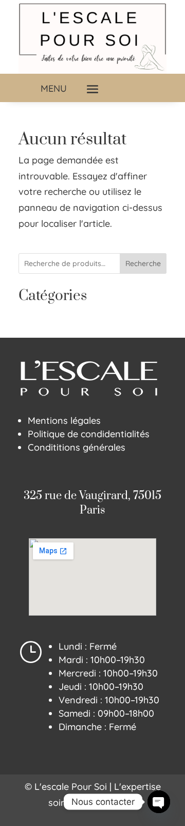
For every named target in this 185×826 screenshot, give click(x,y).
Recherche (143, 263)
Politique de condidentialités (89, 434)
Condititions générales (76, 447)
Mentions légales (64, 420)
